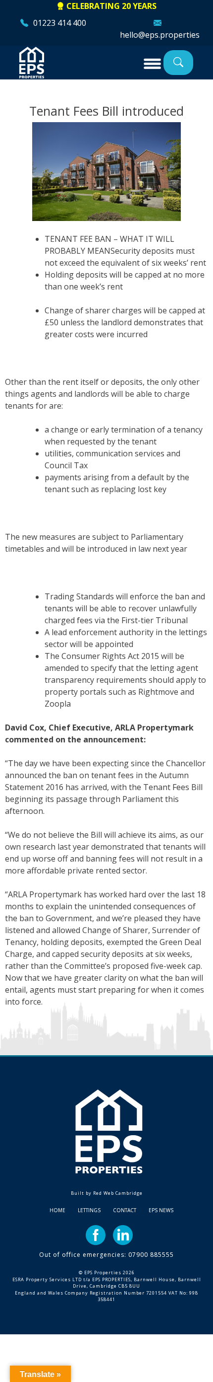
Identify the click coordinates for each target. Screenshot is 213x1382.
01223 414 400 (59, 22)
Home (57, 1210)
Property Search (178, 62)
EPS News (161, 1210)
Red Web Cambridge (118, 1193)
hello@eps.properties (160, 34)
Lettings (89, 1210)
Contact (124, 1210)
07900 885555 (151, 1254)
